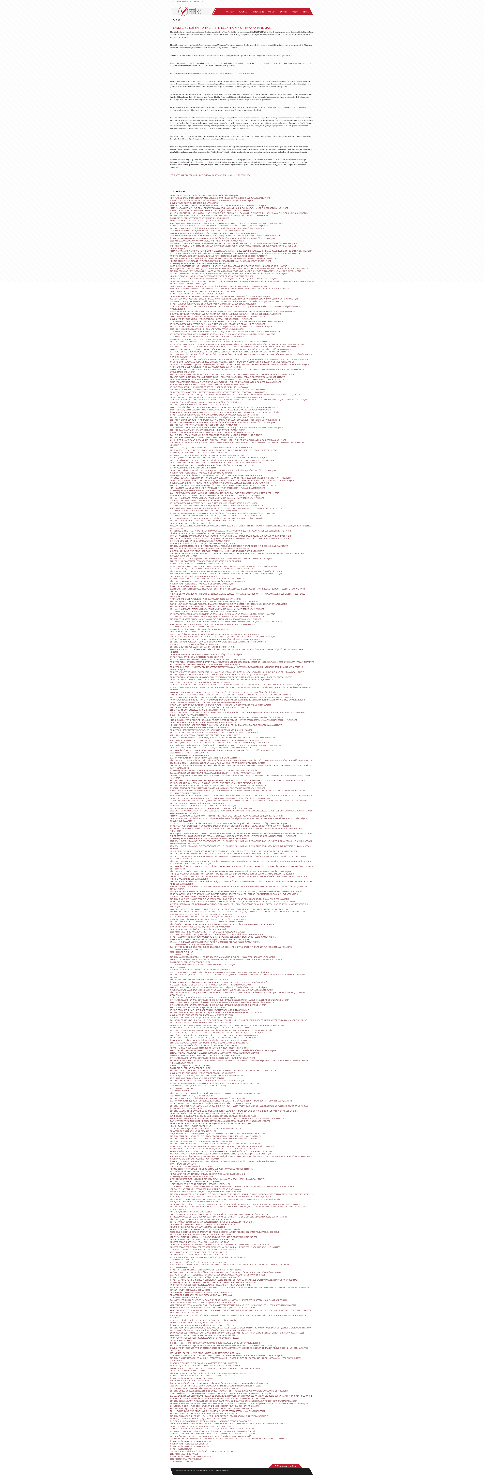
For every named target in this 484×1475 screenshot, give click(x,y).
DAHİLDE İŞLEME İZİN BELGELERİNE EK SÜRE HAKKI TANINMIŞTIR (198, 453)
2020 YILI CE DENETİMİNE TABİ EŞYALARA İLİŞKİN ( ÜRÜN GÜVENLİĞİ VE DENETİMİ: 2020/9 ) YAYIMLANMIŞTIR (217, 934)
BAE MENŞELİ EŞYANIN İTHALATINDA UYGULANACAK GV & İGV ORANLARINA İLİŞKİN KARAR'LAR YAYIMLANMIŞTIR (218, 458)
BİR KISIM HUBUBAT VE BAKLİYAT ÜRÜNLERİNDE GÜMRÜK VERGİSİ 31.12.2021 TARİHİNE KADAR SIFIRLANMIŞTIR (218, 642)
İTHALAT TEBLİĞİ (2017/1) (181, 1449)
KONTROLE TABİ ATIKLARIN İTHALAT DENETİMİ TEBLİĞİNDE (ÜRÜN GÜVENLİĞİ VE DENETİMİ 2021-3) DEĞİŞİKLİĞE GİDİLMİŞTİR (224, 692)
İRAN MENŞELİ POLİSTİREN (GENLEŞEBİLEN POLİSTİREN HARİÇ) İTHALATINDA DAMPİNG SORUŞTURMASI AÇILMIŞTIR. (220, 1197)
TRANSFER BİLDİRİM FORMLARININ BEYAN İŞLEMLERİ (193, 1131)
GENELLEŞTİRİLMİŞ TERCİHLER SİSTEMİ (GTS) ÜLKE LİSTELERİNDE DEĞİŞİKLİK (204, 1320)
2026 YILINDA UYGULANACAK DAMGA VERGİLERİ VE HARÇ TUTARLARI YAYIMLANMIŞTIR (207, 241)
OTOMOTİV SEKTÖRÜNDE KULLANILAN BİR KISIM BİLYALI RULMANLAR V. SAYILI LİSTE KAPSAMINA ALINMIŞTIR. (217, 1179)
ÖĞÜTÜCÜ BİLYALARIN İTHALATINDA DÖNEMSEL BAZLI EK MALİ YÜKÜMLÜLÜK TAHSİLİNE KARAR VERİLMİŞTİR (217, 551)
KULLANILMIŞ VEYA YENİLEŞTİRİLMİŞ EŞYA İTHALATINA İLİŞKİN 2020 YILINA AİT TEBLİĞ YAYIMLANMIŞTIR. (215, 942)
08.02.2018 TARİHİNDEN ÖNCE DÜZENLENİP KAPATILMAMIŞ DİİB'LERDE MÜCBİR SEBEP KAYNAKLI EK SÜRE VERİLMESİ (220, 1245)
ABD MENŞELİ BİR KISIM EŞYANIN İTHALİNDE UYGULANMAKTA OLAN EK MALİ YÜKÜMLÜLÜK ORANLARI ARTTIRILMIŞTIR (221, 1151)
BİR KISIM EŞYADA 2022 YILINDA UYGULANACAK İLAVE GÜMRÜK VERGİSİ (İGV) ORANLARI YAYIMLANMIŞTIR (215, 619)
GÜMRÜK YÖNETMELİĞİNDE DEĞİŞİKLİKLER (189, 1444)
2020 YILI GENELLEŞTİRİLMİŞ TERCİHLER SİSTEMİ (191, 944)
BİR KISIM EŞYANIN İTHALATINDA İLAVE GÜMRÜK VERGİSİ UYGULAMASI (200, 1219)
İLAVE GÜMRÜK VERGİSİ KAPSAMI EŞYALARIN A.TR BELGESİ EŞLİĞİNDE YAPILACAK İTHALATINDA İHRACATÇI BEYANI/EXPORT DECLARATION (230, 1265)
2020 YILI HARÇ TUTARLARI (181, 952)
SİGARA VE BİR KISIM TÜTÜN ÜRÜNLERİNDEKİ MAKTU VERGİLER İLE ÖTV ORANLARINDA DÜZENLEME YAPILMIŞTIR (219, 763)
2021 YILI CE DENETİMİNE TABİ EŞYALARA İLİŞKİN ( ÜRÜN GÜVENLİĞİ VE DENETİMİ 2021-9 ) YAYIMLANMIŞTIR (216, 740)
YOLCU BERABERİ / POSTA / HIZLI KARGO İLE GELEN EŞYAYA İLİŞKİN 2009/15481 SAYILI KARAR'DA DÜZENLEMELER (219, 1214)
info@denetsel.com (182, 1)
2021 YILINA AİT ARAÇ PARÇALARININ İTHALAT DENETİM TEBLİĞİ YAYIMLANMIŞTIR (205, 735)
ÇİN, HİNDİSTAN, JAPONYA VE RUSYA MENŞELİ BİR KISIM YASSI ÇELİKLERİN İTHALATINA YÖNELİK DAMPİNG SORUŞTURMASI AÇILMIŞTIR (228, 440)
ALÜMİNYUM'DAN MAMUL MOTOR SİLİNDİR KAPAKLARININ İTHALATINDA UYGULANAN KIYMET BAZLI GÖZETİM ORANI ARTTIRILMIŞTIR (227, 1119)
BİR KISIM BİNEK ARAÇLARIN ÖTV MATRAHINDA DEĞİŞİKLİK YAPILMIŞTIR (201, 1141)
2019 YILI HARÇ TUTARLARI (181, 1088)
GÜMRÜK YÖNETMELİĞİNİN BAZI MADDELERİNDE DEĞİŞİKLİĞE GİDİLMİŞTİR (202, 473)
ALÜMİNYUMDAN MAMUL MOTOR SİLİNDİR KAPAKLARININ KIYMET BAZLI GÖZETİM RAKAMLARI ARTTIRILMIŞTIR (217, 488)
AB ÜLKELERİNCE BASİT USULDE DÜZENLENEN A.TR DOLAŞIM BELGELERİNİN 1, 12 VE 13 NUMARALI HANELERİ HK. (219, 216)
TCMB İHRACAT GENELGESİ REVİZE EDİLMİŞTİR (190, 523)
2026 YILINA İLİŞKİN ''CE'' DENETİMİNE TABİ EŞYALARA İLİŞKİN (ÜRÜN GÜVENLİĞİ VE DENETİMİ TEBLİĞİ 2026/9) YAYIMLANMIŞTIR (225, 236)
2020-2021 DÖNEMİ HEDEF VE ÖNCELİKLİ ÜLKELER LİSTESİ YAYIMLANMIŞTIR (203, 965)
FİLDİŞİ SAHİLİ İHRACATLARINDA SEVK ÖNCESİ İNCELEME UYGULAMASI (200, 1235)
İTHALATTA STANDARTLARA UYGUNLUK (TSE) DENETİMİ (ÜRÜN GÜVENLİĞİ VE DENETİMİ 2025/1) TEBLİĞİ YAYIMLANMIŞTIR (222, 334)
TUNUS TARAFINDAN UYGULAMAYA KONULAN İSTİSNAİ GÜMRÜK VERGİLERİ (202, 1240)
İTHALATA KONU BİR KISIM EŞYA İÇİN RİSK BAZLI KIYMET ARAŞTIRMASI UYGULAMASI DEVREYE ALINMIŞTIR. (216, 783)
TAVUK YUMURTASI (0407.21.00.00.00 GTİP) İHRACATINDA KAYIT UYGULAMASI (203, 291)
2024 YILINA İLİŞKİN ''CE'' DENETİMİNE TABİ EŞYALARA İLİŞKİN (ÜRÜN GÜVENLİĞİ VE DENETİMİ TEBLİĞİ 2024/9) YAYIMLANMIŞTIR (225, 420)
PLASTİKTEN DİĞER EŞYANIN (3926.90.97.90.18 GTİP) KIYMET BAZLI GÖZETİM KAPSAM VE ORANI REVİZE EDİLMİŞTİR (220, 342)
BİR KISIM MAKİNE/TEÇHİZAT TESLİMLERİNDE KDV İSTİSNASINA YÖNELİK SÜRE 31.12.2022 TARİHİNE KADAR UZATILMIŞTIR (222, 957)
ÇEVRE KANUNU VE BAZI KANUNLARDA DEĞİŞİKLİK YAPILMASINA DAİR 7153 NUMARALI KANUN (210, 1103)
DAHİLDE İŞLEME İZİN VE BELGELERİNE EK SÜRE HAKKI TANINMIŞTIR (199, 264)
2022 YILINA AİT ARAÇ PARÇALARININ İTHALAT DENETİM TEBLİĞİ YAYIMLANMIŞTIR (205, 612)
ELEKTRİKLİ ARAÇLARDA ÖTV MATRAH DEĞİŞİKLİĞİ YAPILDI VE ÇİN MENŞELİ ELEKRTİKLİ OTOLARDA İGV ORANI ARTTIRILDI (223, 485)
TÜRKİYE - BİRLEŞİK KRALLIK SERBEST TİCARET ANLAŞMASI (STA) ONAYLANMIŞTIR (206, 702)
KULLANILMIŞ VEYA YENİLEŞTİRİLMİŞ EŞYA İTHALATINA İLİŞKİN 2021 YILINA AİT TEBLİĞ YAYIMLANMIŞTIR (214, 733)
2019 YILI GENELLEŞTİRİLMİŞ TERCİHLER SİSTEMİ (191, 1096)
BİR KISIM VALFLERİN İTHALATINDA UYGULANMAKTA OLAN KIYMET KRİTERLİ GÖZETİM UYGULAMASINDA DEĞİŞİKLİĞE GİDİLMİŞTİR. (226, 571)
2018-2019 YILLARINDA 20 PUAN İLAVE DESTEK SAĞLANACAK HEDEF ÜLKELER (203, 1250)
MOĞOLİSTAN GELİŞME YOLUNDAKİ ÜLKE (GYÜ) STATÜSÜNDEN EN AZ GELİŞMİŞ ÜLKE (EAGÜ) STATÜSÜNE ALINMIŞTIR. (221, 1154)
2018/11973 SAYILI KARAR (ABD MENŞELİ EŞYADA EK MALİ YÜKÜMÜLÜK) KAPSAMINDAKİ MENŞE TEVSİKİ (214, 1053)
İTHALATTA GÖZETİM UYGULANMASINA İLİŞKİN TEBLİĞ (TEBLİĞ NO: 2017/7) (202, 1376)
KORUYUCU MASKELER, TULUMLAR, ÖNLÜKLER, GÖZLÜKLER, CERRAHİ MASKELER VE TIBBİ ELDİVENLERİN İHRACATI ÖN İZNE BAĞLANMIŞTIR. (231, 909)
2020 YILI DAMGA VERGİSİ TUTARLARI (186, 950)
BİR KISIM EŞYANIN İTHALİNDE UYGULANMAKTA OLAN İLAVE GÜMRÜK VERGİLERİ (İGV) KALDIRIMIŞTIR (214, 601)
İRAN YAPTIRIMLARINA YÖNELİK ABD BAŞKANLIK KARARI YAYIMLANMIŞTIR (201, 927)
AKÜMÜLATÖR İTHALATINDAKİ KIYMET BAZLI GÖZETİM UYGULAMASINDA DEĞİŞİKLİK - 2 (207, 1174)
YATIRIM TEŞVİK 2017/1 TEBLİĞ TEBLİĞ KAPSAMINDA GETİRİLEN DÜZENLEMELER (205, 1366)
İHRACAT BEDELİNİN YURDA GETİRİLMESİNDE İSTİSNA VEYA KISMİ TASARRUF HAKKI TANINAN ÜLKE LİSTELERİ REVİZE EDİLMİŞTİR (226, 412)
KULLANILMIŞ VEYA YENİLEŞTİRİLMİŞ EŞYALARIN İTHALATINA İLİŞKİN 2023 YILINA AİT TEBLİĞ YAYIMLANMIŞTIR (217, 498)
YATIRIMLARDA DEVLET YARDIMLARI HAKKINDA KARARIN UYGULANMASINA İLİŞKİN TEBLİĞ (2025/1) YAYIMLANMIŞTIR (220, 296)
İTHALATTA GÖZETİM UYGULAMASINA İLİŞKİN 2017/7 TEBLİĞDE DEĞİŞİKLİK (202, 1325)
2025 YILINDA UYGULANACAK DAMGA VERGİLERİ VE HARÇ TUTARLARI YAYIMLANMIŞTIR (207, 337)
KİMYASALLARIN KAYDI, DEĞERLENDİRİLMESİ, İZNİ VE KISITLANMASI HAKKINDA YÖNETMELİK (210, 1373)
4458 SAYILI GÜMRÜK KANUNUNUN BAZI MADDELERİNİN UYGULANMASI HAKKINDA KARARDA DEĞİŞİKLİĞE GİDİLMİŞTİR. (221, 1030)
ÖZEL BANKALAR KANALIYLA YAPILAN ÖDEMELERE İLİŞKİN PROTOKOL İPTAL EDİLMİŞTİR (208, 917)
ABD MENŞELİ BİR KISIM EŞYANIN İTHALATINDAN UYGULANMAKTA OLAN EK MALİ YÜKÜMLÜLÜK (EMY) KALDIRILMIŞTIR (220, 261)
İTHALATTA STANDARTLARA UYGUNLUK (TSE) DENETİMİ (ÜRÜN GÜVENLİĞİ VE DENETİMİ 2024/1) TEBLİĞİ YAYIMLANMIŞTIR (222, 422)
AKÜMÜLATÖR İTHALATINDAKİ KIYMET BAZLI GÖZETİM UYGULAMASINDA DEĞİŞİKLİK (206, 1229)
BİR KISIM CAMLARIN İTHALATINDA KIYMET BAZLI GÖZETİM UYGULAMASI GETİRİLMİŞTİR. (208, 922)
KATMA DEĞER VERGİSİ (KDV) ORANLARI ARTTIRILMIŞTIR (194, 468)
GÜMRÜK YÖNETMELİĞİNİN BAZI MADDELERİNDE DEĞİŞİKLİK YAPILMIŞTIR (202, 501)
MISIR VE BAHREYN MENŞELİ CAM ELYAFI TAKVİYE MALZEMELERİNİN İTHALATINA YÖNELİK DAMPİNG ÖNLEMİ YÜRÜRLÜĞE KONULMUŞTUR (229, 289)
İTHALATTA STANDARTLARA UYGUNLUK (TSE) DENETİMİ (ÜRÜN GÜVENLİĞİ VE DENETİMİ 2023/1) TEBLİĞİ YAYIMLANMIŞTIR (222, 513)
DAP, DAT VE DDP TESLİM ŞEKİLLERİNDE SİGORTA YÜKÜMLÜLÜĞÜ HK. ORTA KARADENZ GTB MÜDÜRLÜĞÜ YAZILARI (220, 1121)
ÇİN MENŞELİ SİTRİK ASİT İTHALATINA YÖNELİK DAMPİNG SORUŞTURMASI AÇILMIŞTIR (207, 455)
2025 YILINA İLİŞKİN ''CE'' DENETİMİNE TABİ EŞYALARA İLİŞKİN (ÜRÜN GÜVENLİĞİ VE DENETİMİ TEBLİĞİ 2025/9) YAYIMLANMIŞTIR (225, 332)
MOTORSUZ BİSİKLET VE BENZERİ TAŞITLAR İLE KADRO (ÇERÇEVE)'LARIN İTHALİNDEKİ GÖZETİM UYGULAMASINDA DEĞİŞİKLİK (224, 1232)
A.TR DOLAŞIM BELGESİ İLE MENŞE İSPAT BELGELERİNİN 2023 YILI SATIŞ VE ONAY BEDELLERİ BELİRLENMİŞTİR (218, 518)
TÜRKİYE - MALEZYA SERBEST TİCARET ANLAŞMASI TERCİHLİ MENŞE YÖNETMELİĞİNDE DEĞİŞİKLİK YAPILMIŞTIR (218, 256)
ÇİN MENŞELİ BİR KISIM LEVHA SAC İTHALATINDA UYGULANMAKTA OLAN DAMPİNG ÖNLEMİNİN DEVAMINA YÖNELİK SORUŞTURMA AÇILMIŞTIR (231, 531)
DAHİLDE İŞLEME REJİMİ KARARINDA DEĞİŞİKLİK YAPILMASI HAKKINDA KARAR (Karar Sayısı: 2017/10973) (214, 1282)
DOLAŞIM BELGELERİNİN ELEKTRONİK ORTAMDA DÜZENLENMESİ (198, 1202)
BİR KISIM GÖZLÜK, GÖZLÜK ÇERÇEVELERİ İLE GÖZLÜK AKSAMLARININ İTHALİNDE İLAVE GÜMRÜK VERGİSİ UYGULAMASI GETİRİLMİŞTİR (229, 1391)
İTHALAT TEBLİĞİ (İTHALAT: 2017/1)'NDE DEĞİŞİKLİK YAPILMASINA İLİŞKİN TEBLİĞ (204, 1277)
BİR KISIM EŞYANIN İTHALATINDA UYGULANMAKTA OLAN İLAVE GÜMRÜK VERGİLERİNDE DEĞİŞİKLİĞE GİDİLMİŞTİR (219, 675)
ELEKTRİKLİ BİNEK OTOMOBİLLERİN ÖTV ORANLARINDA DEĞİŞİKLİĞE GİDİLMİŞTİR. (205, 561)
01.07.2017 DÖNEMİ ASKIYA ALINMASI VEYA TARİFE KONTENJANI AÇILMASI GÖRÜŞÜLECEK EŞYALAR (212, 1434)
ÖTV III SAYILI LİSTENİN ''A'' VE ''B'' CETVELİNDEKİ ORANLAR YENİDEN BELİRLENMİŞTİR (207, 579)
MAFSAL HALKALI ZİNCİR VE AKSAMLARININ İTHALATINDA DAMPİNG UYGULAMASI (205, 1055)
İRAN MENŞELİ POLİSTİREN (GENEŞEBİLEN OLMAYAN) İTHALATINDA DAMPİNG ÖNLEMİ (207, 1076)
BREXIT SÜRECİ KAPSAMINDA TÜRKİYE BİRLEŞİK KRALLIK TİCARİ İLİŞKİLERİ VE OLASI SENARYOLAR (213, 1038)
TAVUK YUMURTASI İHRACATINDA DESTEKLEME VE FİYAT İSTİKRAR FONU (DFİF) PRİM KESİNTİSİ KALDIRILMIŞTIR (218, 286)
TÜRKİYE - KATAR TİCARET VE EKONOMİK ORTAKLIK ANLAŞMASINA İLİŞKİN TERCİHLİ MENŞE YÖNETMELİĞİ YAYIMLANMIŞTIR (223, 279)
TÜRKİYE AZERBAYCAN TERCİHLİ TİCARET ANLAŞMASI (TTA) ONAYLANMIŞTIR (203, 723)
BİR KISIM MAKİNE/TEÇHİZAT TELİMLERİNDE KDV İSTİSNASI (195, 1182)
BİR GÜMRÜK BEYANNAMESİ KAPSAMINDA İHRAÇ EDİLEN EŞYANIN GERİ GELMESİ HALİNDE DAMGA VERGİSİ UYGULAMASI (222, 924)
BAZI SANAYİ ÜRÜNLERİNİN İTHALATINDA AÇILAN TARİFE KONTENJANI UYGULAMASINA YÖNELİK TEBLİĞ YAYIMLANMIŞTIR (222, 750)
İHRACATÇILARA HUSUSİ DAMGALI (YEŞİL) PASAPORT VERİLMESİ (198, 1419)
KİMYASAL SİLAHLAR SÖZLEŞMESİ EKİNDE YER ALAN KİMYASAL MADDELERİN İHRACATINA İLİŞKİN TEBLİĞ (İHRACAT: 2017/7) (223, 1345)
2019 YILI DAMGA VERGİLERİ (182, 1091)
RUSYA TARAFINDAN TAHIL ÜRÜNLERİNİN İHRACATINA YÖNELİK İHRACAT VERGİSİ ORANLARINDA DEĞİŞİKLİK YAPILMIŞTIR (222, 705)
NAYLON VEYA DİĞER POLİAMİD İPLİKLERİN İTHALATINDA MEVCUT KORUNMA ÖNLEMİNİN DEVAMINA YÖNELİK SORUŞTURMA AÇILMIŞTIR (228, 604)
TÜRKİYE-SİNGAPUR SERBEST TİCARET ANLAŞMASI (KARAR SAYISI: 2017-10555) (204, 1338)
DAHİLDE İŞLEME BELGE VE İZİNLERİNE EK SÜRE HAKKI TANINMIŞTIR (199, 218)
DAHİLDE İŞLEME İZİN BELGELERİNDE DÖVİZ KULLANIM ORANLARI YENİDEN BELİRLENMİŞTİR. (210, 839)
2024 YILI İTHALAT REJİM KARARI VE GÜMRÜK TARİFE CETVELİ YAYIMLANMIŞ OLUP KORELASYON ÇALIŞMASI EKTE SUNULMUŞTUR (226, 427)
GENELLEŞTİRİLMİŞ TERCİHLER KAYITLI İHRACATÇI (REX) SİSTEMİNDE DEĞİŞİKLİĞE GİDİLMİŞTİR (211, 569)
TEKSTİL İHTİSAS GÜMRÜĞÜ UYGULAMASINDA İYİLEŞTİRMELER (197, 1227)
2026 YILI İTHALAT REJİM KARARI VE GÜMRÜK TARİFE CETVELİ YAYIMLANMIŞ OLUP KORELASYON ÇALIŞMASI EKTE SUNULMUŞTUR (226, 223)
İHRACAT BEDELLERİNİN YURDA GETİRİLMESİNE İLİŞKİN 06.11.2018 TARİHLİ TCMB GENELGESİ (210, 1124)
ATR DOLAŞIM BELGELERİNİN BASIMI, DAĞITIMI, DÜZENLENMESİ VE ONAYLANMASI (205, 1189)
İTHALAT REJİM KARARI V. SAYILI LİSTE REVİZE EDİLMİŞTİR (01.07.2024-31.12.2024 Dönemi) (209, 387)
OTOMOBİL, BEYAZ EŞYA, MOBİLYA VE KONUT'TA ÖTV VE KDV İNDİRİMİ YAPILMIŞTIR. (206, 1129)
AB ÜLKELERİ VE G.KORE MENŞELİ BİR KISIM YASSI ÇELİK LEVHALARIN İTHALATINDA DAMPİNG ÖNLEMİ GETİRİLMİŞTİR (221, 559)
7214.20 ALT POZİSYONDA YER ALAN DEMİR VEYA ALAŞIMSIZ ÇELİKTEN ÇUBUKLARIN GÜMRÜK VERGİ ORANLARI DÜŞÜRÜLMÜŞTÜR (226, 1356)
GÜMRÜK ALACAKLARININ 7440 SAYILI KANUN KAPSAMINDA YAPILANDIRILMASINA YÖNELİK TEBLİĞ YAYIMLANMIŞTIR (219, 483)
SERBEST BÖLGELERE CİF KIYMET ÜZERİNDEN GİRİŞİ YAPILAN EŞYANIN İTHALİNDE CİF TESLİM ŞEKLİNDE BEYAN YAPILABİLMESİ (225, 1247)
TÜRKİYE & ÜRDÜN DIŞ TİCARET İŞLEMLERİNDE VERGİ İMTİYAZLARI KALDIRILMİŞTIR (206, 1113)
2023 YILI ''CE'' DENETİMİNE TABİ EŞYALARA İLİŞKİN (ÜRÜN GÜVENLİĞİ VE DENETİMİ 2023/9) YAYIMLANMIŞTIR (217, 506)
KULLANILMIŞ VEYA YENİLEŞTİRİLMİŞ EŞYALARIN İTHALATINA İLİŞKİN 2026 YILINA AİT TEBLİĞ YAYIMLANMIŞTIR (217, 228)
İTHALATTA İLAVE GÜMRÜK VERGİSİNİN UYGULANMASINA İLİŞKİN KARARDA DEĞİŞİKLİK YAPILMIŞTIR (213, 304)
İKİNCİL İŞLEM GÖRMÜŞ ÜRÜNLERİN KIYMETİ (189, 1381)
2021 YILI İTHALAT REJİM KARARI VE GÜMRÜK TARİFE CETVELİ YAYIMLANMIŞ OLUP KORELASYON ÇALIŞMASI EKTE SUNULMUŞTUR (226, 745)
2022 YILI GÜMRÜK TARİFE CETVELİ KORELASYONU (192, 627)
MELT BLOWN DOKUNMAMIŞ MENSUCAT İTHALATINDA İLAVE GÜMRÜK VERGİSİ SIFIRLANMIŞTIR (211, 808)
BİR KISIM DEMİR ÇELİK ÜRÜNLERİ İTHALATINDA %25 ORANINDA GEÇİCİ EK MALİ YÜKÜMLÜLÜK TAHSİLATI (215, 1144)
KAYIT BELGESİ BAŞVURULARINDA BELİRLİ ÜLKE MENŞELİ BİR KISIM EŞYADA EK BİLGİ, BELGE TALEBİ (213, 1116)
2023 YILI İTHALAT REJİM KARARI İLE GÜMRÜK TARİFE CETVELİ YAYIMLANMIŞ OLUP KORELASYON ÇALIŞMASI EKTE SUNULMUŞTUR (226, 508)
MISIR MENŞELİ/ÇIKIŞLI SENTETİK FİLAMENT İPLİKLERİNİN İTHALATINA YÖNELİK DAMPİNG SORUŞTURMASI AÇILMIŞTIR (221, 410)
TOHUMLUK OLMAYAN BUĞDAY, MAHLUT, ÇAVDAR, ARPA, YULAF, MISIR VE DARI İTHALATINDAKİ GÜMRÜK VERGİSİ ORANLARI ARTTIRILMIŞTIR (230, 478)
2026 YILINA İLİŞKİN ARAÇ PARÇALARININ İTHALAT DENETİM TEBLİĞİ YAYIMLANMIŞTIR (207, 231)
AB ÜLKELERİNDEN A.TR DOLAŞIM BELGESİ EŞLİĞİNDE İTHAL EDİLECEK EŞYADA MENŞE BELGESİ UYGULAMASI (217, 1013)
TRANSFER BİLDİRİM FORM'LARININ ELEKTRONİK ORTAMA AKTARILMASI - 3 (202, 1224)
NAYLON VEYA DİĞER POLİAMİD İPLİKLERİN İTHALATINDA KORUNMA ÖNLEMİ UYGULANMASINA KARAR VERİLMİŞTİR (219, 972)
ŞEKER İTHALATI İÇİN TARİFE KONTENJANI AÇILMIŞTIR (193, 576)
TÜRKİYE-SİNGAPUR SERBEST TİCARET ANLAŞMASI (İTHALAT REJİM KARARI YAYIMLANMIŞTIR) (210, 1285)
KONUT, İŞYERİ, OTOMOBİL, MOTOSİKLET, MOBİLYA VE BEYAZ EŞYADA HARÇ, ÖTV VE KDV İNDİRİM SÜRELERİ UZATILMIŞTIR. (223, 1050)
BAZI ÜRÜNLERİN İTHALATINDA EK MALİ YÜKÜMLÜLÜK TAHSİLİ (196, 1171)
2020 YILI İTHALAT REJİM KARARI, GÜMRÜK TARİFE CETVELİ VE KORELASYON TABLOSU (207, 932)
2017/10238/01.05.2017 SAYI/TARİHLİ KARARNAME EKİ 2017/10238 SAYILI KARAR (204, 1388)
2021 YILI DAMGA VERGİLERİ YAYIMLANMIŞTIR (190, 755)
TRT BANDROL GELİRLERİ (181, 1340)
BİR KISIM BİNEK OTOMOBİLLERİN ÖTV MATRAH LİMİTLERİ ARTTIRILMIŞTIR (202, 521)
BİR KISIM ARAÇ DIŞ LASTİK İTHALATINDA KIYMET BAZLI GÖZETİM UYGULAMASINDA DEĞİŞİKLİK (211, 1409)
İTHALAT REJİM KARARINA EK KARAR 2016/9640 (190, 1456)
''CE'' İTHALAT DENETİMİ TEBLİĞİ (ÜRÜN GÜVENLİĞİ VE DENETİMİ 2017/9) (201, 1451)
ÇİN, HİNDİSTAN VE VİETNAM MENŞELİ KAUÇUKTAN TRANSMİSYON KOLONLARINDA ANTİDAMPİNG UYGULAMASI (218, 1134)
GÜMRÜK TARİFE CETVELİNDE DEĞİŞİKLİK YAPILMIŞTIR (194, 203)
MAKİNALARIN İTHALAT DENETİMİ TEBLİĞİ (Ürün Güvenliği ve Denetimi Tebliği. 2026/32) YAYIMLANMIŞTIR (214, 233)
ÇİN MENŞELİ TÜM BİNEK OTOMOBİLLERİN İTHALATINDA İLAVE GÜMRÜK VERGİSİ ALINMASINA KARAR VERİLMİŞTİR (219, 390)
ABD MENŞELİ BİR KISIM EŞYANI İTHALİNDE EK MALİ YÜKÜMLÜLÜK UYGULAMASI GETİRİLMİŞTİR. (211, 1169)
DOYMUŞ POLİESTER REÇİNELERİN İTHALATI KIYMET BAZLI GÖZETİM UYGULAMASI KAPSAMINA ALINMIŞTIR (216, 475)
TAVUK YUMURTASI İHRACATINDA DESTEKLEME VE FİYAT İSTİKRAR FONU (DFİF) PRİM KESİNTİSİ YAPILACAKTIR (217, 317)
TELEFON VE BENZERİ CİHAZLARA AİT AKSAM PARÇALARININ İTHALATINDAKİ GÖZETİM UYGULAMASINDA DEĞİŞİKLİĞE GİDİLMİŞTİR (226, 718)
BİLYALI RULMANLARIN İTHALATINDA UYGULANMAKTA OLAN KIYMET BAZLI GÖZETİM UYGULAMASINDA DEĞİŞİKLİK (219, 1411)
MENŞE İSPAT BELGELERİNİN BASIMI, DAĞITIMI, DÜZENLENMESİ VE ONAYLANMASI (205, 1192)
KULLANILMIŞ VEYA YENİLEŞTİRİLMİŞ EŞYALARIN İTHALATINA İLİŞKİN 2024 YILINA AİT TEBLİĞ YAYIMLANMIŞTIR (217, 417)
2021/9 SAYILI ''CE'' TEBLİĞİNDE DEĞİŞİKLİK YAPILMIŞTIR (194, 644)
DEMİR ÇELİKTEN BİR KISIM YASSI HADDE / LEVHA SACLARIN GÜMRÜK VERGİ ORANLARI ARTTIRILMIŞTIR (215, 496)
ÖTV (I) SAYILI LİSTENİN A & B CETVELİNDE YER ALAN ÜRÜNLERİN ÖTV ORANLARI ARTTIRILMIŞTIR (212, 465)
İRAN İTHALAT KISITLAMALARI (183, 1164)
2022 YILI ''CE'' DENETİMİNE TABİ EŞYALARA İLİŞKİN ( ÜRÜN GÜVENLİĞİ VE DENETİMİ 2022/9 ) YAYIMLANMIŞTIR (217, 617)
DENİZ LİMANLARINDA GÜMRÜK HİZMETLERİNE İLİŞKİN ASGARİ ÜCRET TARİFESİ (204, 1045)
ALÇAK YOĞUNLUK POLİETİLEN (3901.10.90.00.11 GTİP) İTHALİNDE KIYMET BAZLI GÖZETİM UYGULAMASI (215, 1368)
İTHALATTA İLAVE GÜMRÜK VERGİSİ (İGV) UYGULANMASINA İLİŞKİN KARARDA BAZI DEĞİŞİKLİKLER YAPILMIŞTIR (217, 324)
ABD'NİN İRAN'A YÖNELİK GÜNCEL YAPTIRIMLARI (190, 1126)
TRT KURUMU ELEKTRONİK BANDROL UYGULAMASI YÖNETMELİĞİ (198, 1255)
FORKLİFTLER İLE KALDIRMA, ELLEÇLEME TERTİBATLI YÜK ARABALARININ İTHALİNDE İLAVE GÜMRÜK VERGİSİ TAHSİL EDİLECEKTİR (226, 960)
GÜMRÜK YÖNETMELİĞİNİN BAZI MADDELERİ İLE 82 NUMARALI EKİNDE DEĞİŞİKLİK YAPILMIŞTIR (211, 319)
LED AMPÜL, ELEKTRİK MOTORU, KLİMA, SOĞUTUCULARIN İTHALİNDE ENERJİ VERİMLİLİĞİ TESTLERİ (213, 1237)
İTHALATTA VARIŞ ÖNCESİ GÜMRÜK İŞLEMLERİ (190, 1066)
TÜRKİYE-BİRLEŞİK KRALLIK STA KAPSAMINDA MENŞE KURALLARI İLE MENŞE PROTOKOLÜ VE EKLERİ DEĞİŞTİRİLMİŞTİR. (222, 680)
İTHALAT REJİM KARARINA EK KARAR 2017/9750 (190, 1441)
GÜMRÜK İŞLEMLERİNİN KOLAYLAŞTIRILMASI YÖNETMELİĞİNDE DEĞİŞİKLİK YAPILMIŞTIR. (208, 919)
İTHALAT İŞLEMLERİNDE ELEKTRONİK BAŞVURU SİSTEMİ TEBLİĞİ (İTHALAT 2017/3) (205, 1270)
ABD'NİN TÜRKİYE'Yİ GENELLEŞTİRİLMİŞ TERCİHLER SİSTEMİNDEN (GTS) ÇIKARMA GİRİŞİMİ (209, 1048)
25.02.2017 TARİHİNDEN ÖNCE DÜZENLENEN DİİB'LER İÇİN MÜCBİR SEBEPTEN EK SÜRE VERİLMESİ (212, 1429)
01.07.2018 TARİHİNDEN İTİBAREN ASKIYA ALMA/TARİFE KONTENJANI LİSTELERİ (204, 1363)
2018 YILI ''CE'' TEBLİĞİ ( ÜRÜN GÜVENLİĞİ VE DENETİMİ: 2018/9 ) (198, 1262)
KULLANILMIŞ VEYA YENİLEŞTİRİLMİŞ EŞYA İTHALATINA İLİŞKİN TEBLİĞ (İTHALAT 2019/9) (207, 1098)
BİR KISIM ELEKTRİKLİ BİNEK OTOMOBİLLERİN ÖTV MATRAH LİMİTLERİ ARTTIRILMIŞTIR (207, 438)
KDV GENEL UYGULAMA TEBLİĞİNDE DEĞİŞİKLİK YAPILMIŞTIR (196, 221)
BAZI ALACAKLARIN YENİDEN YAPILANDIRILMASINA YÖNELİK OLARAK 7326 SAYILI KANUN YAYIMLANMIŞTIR (215, 659)
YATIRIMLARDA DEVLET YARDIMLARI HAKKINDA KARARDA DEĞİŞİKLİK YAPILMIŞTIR (205, 367)
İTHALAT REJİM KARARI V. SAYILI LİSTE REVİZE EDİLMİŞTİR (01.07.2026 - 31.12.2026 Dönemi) (209, 211)
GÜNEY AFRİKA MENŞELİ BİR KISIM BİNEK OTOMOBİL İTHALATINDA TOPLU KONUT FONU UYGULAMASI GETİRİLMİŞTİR (220, 1393)
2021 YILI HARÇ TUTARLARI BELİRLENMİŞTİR (189, 753)
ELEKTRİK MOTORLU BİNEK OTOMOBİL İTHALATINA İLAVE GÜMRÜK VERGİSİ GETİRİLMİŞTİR (209, 549)
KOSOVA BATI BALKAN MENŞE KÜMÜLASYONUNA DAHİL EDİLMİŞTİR (199, 980)
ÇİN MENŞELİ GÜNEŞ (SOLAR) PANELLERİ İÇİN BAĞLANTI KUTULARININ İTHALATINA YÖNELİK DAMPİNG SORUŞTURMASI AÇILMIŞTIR (226, 301)
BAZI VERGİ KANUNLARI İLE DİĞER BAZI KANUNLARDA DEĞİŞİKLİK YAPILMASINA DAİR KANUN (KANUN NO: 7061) (218, 1275)
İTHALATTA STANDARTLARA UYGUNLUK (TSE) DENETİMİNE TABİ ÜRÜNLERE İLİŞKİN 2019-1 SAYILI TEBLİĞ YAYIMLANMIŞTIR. (223, 937)
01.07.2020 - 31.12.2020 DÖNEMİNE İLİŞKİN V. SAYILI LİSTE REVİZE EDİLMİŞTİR (203, 806)
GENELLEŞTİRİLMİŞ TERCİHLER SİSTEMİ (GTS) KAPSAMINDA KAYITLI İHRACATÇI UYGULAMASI (210, 985)
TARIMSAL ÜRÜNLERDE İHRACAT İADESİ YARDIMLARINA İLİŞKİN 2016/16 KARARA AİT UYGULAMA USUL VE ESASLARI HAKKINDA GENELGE (228, 1424)
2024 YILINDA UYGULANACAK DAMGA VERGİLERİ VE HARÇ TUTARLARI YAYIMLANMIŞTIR (207, 430)
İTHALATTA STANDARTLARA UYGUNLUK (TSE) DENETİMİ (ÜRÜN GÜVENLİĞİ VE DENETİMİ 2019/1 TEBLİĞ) (214, 1083)
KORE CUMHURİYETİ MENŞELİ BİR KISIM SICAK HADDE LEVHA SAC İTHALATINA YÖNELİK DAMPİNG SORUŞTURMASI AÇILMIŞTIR (224, 407)
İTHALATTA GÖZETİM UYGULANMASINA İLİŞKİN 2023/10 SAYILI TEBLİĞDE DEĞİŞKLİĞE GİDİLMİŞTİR (212, 433)
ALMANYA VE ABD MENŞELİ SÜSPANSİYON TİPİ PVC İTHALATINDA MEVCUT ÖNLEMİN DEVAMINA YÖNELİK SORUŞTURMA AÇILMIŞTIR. (226, 816)
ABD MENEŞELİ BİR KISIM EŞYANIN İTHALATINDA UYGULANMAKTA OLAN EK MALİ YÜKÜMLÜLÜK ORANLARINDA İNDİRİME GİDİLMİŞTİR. (227, 1025)
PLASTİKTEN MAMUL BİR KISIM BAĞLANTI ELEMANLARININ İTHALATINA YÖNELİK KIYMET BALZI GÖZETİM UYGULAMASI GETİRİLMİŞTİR (227, 377)
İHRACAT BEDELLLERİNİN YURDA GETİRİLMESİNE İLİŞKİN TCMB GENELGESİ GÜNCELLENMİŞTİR (211, 1028)
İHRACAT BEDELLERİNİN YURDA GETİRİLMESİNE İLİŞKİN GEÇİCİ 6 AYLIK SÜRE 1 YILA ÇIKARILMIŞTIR (212, 1058)
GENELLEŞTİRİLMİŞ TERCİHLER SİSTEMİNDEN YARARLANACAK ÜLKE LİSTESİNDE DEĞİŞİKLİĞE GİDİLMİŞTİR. (216, 1033)
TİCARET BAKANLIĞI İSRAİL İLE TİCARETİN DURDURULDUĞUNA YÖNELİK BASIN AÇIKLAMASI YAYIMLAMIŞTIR (216, 397)
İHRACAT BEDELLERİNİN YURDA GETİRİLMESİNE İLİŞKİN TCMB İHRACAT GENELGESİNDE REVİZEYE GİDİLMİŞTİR (218, 1005)
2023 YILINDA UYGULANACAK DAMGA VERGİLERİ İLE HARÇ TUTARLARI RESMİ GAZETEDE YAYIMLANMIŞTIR (216, 516)
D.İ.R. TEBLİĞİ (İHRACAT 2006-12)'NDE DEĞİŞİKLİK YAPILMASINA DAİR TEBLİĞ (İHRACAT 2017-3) (211, 1421)
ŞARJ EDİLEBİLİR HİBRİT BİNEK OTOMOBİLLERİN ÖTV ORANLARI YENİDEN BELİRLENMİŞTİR (209, 385)
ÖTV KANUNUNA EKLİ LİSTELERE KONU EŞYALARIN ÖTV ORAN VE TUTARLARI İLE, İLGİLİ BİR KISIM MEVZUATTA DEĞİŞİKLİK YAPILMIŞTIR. (228, 1217)
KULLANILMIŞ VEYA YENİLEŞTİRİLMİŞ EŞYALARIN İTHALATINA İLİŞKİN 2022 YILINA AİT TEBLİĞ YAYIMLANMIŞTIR (217, 609)
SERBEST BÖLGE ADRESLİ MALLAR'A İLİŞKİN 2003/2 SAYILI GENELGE (199, 1242)
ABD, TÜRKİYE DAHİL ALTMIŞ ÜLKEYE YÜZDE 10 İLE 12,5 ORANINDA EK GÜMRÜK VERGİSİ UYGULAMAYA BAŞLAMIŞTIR (220, 198)
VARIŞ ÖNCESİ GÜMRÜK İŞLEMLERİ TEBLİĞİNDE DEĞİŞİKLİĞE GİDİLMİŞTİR (202, 682)
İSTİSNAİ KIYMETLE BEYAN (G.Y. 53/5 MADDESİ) (190, 1290)
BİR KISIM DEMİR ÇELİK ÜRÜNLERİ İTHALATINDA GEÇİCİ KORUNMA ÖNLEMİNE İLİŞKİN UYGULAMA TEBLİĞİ (215, 1136)
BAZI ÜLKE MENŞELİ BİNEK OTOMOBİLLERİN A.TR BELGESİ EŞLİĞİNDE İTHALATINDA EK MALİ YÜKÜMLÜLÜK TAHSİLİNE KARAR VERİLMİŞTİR (229, 352)
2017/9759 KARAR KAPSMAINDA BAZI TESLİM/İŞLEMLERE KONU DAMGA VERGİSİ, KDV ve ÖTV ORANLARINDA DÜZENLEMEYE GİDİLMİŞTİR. (229, 1439)
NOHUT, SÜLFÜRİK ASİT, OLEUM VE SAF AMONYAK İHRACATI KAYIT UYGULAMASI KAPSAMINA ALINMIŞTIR (215, 634)
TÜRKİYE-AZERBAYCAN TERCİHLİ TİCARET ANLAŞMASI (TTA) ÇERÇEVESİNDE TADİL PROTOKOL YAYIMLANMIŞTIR (218, 392)
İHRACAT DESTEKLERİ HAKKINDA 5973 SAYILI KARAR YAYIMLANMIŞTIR (200, 541)
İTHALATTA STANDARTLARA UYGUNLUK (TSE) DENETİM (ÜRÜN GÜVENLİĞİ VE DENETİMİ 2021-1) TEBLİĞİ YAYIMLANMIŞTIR (222, 738)
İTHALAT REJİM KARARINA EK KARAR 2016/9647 (190, 1446)
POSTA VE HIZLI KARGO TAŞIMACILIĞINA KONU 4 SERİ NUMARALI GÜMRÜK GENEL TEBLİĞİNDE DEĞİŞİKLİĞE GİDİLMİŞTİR (222, 1002)
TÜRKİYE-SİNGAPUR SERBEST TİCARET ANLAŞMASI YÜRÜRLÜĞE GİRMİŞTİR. (203, 1303)
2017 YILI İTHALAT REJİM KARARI (184, 1454)
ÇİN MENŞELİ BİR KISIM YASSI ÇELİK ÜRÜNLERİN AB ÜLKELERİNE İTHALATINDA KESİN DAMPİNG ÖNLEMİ (214, 1406)
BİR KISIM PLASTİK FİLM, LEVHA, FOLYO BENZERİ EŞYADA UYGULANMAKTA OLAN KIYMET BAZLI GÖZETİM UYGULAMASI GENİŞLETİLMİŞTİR (230, 538)
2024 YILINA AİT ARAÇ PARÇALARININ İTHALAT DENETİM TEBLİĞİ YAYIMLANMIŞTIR (205, 425)
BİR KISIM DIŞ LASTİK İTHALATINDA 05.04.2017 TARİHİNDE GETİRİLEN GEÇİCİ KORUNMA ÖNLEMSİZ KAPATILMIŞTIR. (219, 1416)
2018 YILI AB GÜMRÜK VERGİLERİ (184, 1298)
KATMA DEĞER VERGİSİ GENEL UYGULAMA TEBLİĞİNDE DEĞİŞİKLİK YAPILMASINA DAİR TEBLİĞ (210, 1436)
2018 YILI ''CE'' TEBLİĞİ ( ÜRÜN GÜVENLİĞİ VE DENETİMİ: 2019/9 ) (198, 1086)
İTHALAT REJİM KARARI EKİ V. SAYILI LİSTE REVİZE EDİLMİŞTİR (197, 294)
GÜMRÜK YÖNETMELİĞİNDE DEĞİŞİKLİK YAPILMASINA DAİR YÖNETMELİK (201, 1015)
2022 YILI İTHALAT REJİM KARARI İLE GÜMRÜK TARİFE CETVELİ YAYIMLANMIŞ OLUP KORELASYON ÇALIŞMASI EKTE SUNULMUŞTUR (226, 622)
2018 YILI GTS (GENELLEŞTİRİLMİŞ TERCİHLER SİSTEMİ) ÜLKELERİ (199, 1252)
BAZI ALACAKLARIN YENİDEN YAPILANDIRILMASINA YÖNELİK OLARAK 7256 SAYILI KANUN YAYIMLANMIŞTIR (215, 773)
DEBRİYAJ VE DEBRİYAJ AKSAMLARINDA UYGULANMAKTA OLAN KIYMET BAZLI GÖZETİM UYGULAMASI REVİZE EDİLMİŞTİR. (222, 1146)
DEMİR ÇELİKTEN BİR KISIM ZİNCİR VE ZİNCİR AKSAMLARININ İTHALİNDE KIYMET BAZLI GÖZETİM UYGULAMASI (217, 1398)
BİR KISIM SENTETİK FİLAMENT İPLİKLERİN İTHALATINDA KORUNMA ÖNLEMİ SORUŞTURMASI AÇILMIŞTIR (215, 1093)
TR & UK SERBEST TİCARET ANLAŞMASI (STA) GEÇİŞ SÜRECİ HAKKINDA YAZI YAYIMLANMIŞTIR (210, 748)
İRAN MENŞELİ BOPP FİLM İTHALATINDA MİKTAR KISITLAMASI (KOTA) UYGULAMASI (205, 1353)
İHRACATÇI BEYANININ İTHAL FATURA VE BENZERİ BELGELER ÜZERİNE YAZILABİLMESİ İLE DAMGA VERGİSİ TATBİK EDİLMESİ (223, 1161)
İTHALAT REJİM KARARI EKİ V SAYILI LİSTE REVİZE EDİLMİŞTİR (196, 564)
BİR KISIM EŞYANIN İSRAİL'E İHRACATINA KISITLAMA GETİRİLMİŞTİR (199, 405)
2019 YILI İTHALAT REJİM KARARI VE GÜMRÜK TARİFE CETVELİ (197, 1078)
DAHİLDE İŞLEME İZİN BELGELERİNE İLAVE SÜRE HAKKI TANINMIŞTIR (199, 629)
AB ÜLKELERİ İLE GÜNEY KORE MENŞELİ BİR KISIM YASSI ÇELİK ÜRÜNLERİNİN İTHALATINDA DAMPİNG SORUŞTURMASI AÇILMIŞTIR (226, 725)
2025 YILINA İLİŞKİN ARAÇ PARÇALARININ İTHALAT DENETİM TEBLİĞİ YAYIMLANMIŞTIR (207, 329)
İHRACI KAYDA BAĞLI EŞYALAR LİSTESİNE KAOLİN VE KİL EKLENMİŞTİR (200, 586)
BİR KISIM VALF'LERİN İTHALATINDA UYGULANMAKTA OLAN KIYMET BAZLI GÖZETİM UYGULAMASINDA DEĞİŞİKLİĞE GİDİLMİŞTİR (225, 1199)
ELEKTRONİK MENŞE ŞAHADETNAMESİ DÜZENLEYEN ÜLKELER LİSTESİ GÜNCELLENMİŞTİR (209, 707)
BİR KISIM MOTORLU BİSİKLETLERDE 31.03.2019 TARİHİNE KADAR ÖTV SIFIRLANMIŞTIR (207, 1081)
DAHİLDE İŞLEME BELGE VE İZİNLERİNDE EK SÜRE (191, 1177)
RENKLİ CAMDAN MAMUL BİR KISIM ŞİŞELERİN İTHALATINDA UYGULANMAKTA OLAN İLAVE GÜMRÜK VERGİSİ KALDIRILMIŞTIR (223, 566)
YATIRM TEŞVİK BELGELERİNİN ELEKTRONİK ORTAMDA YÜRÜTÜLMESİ (200, 1184)
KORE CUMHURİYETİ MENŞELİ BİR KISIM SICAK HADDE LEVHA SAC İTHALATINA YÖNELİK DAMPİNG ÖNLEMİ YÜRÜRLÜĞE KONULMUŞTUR (228, 266)
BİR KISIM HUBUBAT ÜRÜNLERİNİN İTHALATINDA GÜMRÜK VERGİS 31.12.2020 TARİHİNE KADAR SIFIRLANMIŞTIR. (218, 786)
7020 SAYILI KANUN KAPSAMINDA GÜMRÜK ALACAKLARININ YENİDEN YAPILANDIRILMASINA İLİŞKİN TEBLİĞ (215, 1386)
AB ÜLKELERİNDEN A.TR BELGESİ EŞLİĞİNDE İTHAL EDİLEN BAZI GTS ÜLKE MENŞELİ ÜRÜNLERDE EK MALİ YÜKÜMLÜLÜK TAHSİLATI (226, 1272)
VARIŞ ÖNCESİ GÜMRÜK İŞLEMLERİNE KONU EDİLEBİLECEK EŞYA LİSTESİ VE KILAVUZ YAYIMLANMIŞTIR (214, 1035)
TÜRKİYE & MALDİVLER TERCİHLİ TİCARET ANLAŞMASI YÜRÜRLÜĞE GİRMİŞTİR (204, 195)
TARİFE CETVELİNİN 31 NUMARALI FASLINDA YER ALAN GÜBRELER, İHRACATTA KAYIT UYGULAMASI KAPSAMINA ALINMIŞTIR (223, 637)
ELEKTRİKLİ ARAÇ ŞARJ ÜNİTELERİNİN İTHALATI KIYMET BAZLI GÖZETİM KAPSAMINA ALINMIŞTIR (211, 448)
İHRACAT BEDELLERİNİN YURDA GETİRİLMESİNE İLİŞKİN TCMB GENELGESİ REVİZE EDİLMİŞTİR (210, 1040)
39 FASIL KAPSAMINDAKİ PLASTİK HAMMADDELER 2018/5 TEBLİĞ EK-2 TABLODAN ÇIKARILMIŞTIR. (212, 1222)
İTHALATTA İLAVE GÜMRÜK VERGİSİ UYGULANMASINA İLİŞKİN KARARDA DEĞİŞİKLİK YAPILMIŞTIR (211, 200)
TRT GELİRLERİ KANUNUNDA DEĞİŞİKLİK (187, 1371)
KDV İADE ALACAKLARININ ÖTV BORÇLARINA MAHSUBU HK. (195, 1323)
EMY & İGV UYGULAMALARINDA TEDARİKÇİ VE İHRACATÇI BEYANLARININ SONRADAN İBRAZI (209, 1043)
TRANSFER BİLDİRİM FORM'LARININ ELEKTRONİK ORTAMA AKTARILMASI (201, 1293)
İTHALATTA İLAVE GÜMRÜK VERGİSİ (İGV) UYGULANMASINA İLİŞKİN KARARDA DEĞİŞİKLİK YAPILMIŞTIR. (214, 415)
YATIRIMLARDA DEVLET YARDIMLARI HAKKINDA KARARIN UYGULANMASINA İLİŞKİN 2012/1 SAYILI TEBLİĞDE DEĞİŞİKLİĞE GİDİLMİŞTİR (227, 380)
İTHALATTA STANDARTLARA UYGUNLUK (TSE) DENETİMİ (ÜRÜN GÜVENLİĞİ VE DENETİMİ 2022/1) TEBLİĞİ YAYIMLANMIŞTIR (222, 614)
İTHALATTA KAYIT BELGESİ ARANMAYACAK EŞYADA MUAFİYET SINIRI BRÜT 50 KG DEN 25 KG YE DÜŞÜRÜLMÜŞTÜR (219, 982)
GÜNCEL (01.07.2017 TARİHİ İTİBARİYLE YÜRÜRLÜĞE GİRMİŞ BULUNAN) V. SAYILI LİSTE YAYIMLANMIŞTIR (215, 1343)
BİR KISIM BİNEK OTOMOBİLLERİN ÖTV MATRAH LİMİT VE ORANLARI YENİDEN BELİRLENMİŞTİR (211, 607)
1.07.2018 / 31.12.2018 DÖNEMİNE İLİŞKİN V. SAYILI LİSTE (194, 1166)
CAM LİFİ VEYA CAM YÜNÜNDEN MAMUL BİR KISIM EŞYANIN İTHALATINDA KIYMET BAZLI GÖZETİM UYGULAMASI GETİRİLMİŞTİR (224, 493)
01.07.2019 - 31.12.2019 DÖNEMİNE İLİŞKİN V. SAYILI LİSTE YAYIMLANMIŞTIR (202, 997)
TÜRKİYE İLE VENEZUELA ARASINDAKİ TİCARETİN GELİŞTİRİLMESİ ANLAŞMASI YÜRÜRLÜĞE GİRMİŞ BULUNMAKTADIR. (220, 798)
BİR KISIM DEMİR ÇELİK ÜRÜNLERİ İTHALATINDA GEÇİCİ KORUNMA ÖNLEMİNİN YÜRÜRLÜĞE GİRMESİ (213, 1139)
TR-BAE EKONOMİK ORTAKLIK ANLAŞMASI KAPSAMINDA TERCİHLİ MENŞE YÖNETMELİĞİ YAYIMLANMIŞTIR (215, 463)
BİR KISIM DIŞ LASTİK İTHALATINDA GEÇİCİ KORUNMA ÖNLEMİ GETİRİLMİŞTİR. (203, 1414)
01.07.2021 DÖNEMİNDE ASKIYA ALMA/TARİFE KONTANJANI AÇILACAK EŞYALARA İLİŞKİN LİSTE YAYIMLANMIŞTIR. (218, 788)
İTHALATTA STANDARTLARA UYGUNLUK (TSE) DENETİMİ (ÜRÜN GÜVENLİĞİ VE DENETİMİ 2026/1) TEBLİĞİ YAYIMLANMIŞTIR (222, 238)
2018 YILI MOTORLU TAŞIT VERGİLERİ (186, 1459)
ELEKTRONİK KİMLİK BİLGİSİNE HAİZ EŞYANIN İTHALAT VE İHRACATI (199, 1008)
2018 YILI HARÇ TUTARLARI (181, 1461)
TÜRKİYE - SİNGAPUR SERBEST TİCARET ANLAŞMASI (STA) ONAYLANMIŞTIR (202, 1426)
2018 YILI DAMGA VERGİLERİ (182, 1267)
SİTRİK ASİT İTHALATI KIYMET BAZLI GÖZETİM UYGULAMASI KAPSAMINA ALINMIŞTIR (206, 533)
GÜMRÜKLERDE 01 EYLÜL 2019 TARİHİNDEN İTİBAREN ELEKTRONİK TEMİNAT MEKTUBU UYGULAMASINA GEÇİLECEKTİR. (221, 990)
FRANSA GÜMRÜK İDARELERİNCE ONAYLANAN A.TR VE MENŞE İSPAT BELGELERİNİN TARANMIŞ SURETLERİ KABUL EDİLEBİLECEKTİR (227, 854)
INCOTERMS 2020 (177, 967)
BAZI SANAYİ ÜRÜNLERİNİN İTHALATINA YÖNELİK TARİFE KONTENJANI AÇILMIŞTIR (205, 758)
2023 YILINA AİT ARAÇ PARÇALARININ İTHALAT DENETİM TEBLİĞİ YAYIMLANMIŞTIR (205, 511)
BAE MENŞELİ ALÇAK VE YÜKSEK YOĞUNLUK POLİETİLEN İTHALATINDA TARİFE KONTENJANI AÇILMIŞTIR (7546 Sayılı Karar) (222, 460)
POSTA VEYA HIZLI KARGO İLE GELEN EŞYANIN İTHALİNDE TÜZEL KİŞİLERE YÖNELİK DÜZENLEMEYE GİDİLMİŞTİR (218, 987)
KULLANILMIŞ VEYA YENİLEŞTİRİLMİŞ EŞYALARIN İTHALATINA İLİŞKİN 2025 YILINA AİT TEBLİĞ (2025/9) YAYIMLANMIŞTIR (221, 327)
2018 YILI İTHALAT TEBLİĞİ (181, 1260)
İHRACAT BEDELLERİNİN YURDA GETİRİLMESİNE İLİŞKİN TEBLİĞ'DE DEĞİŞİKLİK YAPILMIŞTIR (209, 939)
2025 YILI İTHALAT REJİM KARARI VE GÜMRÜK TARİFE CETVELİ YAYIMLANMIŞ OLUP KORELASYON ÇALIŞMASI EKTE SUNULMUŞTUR (226, 322)
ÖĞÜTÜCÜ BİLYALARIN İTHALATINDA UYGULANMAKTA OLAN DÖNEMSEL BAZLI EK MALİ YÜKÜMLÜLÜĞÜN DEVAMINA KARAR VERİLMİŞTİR (228, 274)
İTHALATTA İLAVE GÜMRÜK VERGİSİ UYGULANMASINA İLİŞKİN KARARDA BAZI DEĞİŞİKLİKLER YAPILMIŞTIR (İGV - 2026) (220, 226)
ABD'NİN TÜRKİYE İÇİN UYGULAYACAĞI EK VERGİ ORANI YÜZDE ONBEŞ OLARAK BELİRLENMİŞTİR (211, 276)
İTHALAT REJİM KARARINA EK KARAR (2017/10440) (191, 1378)
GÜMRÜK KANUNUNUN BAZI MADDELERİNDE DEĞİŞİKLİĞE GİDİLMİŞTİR (200, 970)
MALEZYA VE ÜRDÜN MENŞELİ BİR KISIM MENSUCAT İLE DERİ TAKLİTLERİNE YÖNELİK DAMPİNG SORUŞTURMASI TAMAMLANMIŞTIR (226, 574)
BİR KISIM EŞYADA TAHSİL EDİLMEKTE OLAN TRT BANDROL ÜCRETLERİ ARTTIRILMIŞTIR (207, 581)
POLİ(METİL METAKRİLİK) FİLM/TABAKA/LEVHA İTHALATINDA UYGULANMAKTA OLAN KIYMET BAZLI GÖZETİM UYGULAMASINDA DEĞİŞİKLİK (229, 1300)
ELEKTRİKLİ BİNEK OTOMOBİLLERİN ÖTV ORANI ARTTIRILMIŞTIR (197, 710)
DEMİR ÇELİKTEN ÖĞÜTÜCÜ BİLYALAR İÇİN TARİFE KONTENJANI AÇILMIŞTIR (203, 543)
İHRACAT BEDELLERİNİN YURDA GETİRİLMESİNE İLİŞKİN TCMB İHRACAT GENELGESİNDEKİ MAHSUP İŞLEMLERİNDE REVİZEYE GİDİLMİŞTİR (229, 1000)
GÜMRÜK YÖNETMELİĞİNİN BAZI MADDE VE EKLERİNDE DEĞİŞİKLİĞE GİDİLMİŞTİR (205, 402)
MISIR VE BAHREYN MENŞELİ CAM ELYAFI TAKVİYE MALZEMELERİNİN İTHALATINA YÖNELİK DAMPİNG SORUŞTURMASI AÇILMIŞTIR (225, 382)
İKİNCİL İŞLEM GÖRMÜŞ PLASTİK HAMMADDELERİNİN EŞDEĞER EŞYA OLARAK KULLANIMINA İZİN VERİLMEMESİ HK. (219, 1383)
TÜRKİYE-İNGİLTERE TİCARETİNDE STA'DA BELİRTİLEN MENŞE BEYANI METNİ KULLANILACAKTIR (211, 730)
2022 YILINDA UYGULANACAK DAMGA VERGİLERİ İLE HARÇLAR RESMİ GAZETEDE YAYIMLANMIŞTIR (212, 624)
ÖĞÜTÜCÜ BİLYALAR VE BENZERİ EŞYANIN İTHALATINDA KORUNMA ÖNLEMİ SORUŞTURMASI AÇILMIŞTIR (215, 639)
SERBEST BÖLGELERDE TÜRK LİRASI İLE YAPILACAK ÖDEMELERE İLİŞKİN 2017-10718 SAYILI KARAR (212, 1308)
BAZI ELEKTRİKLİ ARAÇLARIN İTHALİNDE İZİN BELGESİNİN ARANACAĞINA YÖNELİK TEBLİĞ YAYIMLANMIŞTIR (216, 435)
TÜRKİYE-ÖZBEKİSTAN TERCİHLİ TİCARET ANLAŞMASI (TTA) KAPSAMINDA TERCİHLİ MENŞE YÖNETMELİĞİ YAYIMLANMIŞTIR (223, 470)
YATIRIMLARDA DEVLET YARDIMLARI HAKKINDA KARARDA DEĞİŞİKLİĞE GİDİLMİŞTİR (206, 654)
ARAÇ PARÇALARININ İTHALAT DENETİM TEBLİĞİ (191, 1212)
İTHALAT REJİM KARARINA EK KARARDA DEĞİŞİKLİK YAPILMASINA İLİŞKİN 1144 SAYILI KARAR (209, 1010)
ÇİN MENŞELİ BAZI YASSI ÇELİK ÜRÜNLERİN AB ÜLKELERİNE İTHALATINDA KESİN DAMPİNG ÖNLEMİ (212, 1431)
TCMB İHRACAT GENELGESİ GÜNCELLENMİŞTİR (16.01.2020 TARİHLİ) (199, 929)
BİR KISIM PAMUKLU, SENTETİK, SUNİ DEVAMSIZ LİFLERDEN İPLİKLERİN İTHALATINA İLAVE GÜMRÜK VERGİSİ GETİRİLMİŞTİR (223, 1071)
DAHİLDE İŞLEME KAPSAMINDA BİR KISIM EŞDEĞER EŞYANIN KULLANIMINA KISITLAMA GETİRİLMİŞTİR (213, 770)
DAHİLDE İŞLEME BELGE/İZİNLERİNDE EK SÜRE (190, 962)
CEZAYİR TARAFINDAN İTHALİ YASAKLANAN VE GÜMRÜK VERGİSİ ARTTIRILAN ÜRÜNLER (207, 1257)
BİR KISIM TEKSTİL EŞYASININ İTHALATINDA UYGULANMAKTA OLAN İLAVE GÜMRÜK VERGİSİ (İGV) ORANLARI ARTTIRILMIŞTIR (223, 450)
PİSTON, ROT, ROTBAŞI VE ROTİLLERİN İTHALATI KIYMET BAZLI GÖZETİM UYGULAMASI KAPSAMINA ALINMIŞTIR (218, 206)
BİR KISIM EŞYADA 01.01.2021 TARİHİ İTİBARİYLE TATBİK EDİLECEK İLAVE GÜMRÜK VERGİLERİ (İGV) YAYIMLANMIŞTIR (220, 743)
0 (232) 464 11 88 (198, 1)
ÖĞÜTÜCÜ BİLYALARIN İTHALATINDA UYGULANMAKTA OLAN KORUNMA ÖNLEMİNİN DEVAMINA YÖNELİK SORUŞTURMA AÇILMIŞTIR (225, 314)
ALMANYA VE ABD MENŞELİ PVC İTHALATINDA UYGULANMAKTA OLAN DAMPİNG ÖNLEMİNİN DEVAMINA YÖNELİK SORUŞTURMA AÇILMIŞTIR (229, 208)
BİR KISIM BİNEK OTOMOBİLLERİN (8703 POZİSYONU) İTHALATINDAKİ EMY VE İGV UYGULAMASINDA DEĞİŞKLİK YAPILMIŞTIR (223, 258)
